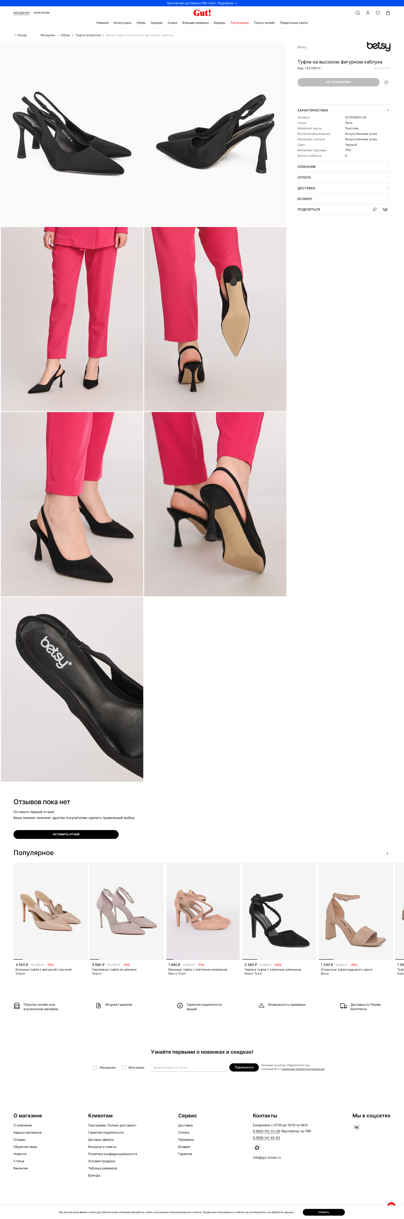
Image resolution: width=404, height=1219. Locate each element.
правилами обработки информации (303, 1068)
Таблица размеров (102, 1168)
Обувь (141, 22)
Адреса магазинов (27, 1132)
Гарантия (185, 1154)
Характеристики (313, 110)
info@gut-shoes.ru (267, 1157)
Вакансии (20, 1168)
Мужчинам (41, 12)
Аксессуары (123, 22)
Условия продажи (101, 1161)
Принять (323, 1212)
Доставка (306, 188)
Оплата (304, 177)
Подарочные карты (294, 22)
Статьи (18, 1161)
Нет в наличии (338, 82)
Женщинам (21, 12)
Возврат (305, 199)
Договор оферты (101, 1140)
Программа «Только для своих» (112, 1125)
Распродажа (239, 22)
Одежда (157, 22)
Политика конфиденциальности (112, 1154)
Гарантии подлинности (106, 1132)
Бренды (219, 22)
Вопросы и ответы (102, 1147)
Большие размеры (195, 22)
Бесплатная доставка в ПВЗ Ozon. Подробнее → (202, 3)
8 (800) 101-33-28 (266, 1131)
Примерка (186, 1140)
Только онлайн (264, 22)
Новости (20, 1154)
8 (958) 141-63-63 (266, 1138)
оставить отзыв (66, 834)
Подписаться (244, 1067)
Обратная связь (25, 1147)
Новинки (102, 22)
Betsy (302, 47)
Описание (307, 167)
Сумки (172, 22)
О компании (22, 1125)
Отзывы (19, 1140)
